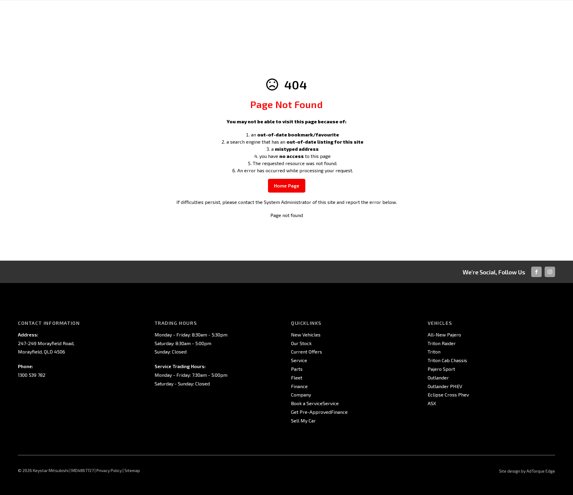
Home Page (286, 185)
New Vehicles (306, 334)
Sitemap (132, 470)
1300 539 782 (31, 375)
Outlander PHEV (445, 386)
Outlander (438, 377)
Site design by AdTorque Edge (527, 471)
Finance (299, 386)
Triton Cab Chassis (447, 360)
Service (299, 360)
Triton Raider (442, 343)
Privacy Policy (109, 470)
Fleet (296, 377)
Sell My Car (303, 420)
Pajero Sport (441, 369)
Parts (297, 369)
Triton (434, 351)
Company (301, 394)
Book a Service (307, 403)
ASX (432, 403)
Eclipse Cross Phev (448, 394)
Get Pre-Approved (311, 412)
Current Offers (306, 351)
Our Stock (301, 343)
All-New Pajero (444, 334)
